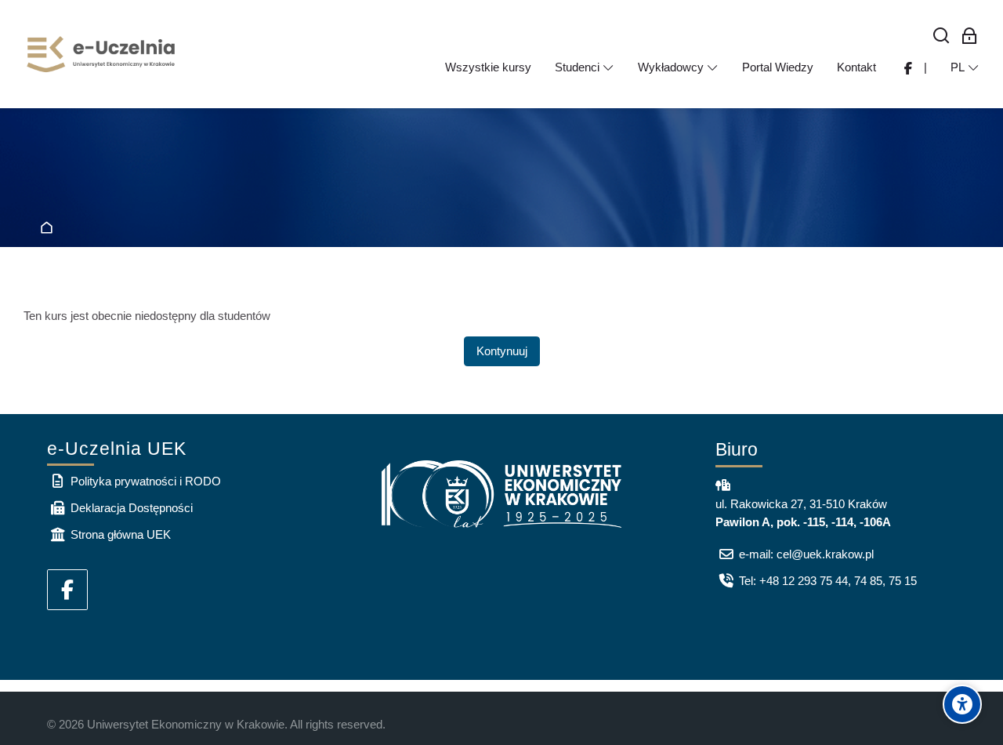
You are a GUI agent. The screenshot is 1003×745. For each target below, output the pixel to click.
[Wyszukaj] (941, 36)
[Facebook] (67, 589)
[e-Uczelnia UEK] (102, 54)
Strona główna (49, 228)
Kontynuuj (501, 351)
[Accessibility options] (962, 704)
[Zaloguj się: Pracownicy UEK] (969, 36)
